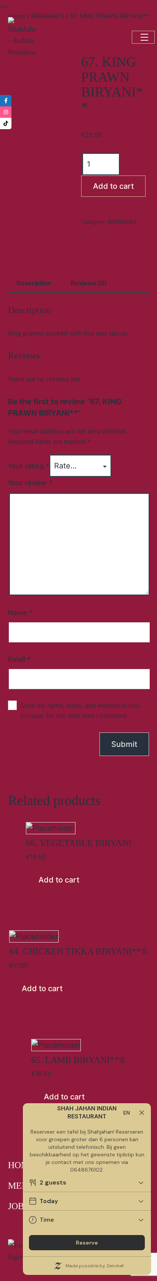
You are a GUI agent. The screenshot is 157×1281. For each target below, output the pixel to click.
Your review (30, 483)
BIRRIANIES (121, 221)
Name (20, 613)
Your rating (28, 466)
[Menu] (143, 37)
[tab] (34, 283)
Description (33, 283)
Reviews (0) (88, 283)
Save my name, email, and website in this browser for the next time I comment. (80, 711)
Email (19, 659)
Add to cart (113, 186)
